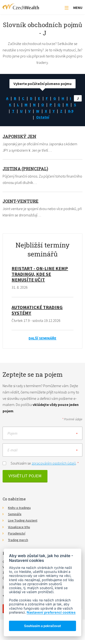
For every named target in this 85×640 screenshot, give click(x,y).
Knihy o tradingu (19, 508)
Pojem (12, 433)
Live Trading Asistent (22, 520)
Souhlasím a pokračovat (42, 626)
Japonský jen (19, 136)
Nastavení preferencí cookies (51, 612)
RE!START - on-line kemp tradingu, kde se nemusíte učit (40, 274)
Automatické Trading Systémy (37, 310)
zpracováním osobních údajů (54, 463)
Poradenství (16, 533)
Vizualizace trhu (19, 527)
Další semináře (42, 338)
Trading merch (18, 540)
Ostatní (42, 117)
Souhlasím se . (45, 463)
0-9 (70, 111)
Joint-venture (20, 201)
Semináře (14, 514)
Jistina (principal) (25, 168)
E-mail (12, 450)
